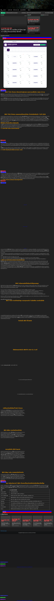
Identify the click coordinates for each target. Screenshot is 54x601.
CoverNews (29, 532)
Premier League (14, 41)
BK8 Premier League (4, 530)
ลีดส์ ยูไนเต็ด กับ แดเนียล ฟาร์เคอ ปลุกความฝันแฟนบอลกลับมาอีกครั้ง (33, 21)
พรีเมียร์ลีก (37, 19)
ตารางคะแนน (43, 44)
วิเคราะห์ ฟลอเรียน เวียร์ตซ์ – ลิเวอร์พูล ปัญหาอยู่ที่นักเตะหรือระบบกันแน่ (48, 524)
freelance (7, 525)
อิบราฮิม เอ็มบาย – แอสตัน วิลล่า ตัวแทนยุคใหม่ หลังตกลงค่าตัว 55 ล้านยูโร (18, 12)
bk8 (28, 19)
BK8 (1, 9)
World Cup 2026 (36, 41)
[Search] (52, 10)
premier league (31, 19)
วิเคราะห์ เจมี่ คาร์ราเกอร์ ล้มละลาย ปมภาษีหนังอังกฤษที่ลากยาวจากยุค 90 (41, 12)
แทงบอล (28, 117)
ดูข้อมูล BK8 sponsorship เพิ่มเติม (6, 299)
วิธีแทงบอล (10, 457)
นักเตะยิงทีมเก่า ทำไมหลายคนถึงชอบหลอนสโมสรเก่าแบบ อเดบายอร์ (33, 30)
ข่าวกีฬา (35, 19)
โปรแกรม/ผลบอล (36, 44)
